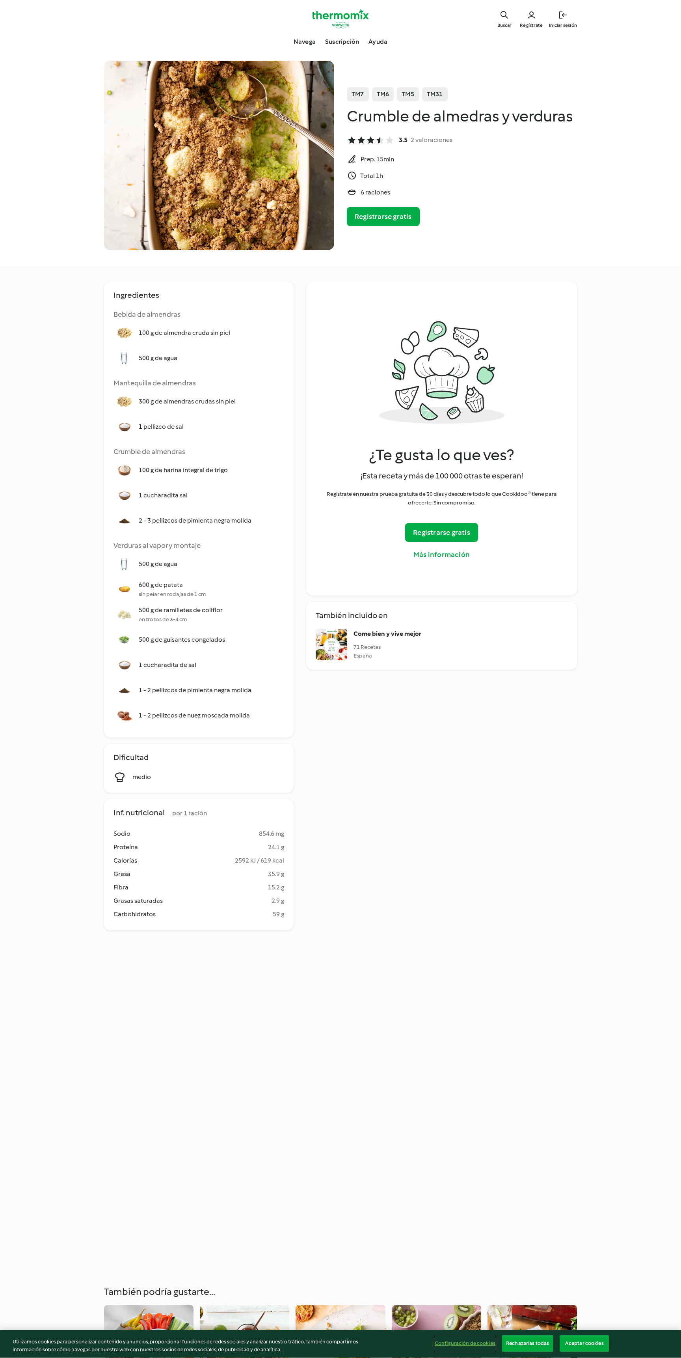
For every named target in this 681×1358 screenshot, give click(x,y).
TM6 (383, 94)
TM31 (435, 94)
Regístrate (531, 25)
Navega (305, 41)
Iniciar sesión (563, 25)
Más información (441, 554)
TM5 (408, 94)
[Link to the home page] (340, 18)
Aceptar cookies (584, 1343)
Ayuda (377, 41)
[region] (340, 1344)
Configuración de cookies (465, 1343)
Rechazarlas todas (527, 1343)
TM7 (358, 94)
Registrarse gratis (383, 216)
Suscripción (342, 41)
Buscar (504, 25)
